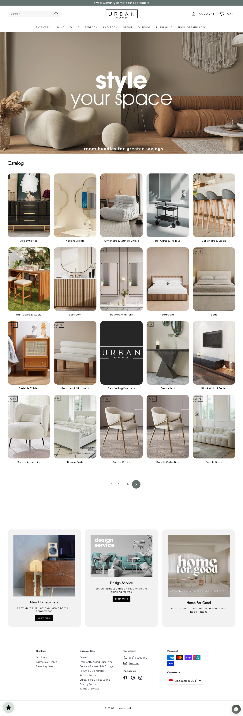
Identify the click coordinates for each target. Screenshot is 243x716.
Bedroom (91, 27)
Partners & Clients (46, 662)
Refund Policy (88, 675)
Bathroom (110, 27)
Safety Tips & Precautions (95, 679)
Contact (84, 657)
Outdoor (144, 27)
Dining (75, 27)
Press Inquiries (44, 666)
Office (128, 27)
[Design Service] (122, 556)
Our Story (41, 657)
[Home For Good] (199, 566)
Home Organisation (192, 27)
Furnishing (164, 27)
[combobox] (35, 14)
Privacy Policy (88, 684)
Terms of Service (89, 688)
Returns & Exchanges (92, 670)
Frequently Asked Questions (96, 662)
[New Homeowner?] (44, 565)
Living (60, 27)
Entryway (43, 27)
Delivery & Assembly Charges (97, 666)
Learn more (44, 617)
